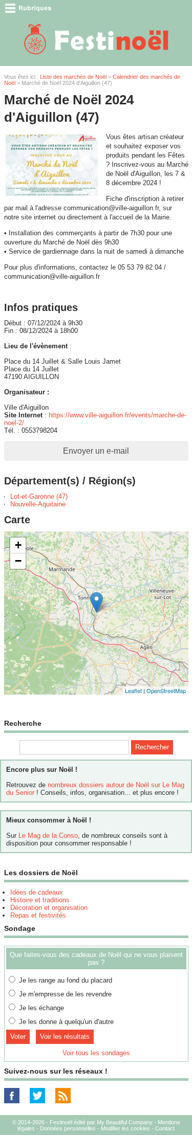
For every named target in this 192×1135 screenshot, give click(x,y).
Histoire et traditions (40, 900)
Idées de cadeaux (36, 892)
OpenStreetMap (166, 690)
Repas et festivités (38, 915)
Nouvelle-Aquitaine (38, 504)
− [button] (18, 560)
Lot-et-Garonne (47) (39, 496)
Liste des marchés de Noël (73, 77)
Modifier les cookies (125, 1128)
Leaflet (133, 690)
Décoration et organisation (49, 907)
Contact (165, 1128)
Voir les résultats (65, 1036)
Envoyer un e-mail (96, 451)
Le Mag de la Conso (48, 835)
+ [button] (18, 545)
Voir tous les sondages (96, 1053)
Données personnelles (68, 1128)
